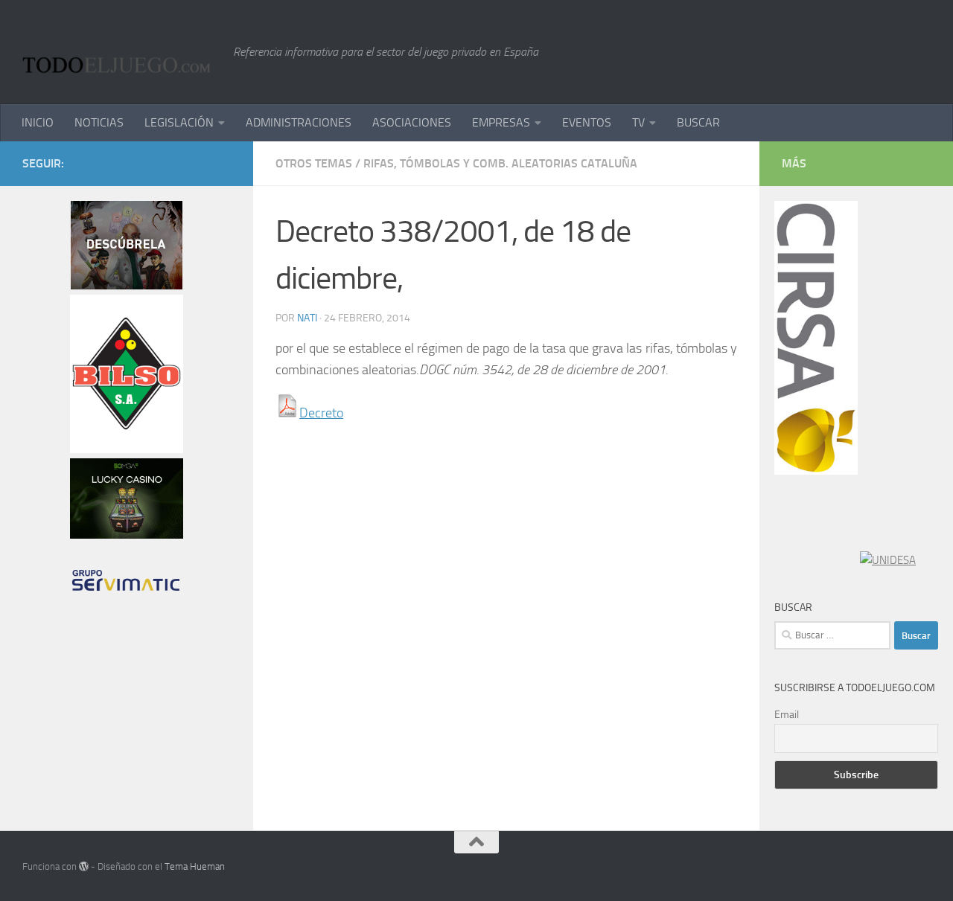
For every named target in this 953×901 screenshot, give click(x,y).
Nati (307, 318)
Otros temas (313, 163)
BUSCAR (698, 122)
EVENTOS (586, 122)
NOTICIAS (99, 122)
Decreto (321, 413)
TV (638, 122)
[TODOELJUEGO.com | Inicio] (120, 52)
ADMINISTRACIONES (298, 122)
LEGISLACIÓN (179, 122)
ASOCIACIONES (411, 122)
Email (786, 714)
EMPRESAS (501, 122)
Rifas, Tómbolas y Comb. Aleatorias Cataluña (500, 163)
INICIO (38, 122)
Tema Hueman (195, 866)
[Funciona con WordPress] (84, 866)
